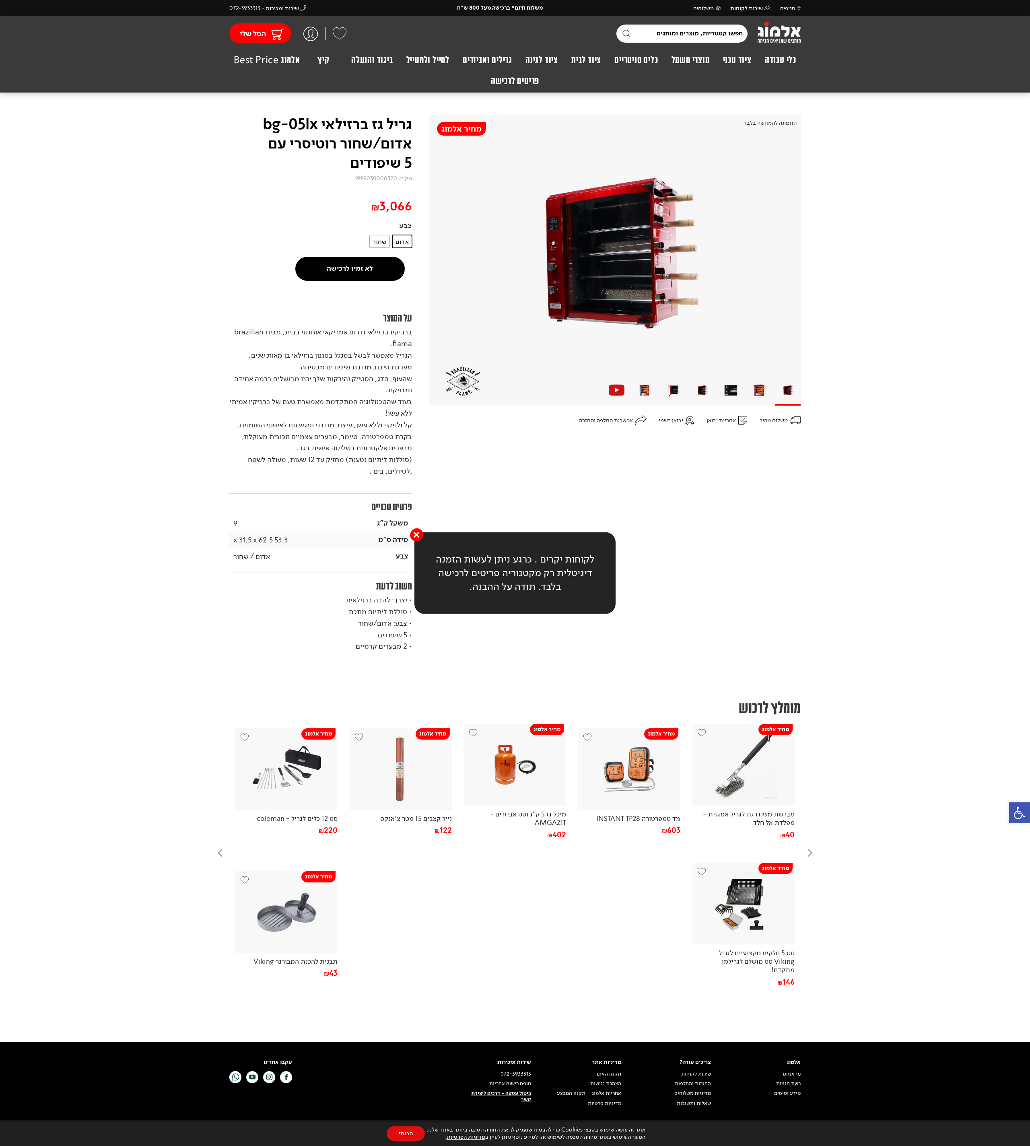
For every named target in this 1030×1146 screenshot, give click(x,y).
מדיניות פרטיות (604, 1103)
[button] (1019, 812)
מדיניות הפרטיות (466, 1137)
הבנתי (406, 1133)
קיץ (323, 60)
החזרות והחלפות (693, 1083)
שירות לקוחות (746, 8)
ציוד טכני (737, 60)
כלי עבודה (780, 60)
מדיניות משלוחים (692, 1093)
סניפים (787, 8)
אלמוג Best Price (267, 60)
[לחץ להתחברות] (310, 33)
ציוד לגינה (541, 60)
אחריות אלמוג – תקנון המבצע (589, 1093)
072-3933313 (516, 1074)
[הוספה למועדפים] (704, 736)
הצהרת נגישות (605, 1083)
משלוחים (703, 8)
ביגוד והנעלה (372, 60)
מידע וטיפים (787, 1093)
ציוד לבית (586, 60)
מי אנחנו (792, 1074)
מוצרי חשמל (691, 60)
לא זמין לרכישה (350, 269)
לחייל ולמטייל (427, 60)
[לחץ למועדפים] (339, 33)
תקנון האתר (607, 1074)
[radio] (402, 241)
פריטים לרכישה (515, 81)
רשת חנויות (788, 1083)
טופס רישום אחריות (510, 1083)
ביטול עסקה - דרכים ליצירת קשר (501, 1096)
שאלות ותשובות (694, 1103)
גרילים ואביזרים (487, 60)
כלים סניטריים (636, 60)
